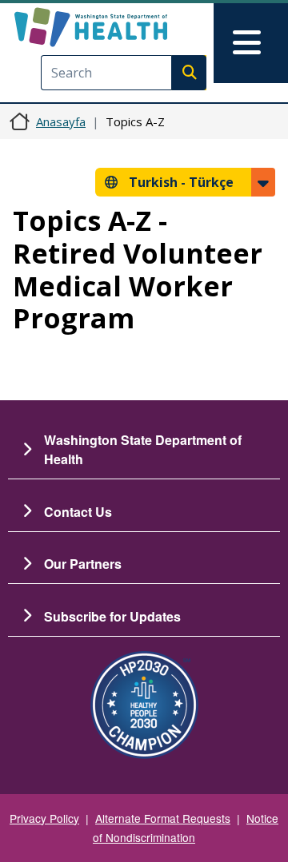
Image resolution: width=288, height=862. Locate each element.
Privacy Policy (44, 818)
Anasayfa (61, 121)
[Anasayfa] (118, 27)
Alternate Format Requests (162, 818)
